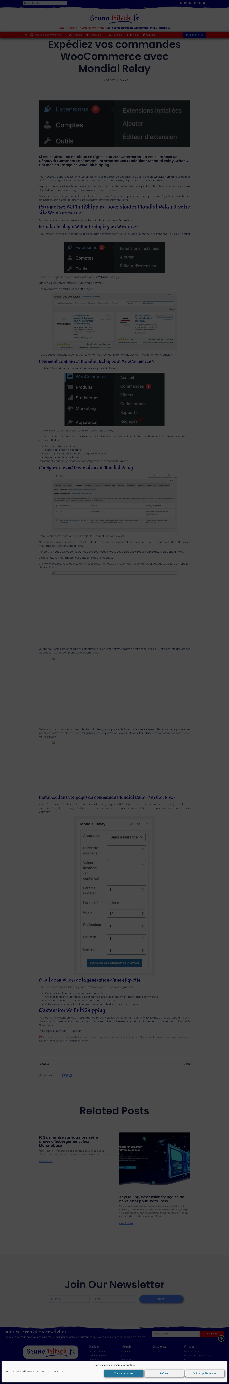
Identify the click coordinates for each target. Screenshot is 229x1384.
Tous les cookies (123, 1373)
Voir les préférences (204, 1373)
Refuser (164, 1373)
